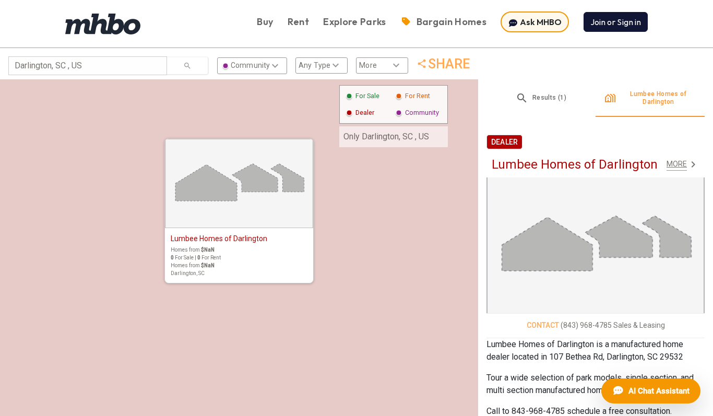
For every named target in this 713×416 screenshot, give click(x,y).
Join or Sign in (615, 22)
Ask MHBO (540, 22)
